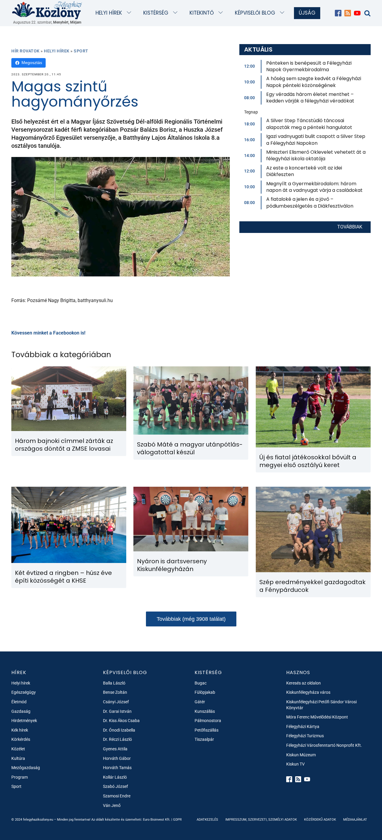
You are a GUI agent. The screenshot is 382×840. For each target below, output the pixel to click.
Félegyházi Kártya (302, 726)
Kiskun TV (295, 764)
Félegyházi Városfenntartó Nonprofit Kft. (324, 745)
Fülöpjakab (205, 692)
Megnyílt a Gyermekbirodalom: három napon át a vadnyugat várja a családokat (314, 187)
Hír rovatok (25, 51)
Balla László (114, 683)
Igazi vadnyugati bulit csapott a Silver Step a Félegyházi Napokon (315, 139)
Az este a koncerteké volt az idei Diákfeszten (304, 171)
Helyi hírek (109, 12)
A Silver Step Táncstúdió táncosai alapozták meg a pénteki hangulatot (309, 123)
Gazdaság (20, 711)
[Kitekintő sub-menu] (221, 12)
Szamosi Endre (116, 796)
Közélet (18, 748)
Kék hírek (19, 730)
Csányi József (116, 701)
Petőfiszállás (206, 730)
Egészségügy (23, 692)
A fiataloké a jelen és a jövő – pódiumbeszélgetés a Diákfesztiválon (309, 202)
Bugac (201, 683)
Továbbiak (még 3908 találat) (191, 619)
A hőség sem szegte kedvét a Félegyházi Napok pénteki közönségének (313, 81)
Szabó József (115, 786)
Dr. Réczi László (117, 739)
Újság (307, 12)
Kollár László (115, 777)
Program (19, 777)
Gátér (200, 701)
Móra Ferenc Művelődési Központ (317, 717)
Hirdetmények (24, 720)
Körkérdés (20, 739)
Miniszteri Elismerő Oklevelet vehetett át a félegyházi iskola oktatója (316, 155)
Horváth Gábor (117, 758)
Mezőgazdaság (25, 767)
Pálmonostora (208, 720)
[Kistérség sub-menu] (176, 12)
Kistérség (155, 12)
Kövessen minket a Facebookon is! (48, 333)
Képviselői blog (255, 12)
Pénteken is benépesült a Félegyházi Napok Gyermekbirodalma (309, 66)
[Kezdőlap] (47, 10)
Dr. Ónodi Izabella (119, 730)
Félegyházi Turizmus (305, 735)
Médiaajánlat (355, 820)
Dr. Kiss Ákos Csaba (121, 720)
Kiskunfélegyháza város (308, 692)
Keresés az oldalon (303, 683)
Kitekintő (202, 12)
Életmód (19, 701)
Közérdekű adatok (320, 820)
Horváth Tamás (117, 767)
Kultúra (18, 758)
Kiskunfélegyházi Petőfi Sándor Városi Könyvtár (321, 704)
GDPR (177, 820)
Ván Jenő (112, 805)
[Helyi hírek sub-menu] (130, 12)
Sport (81, 51)
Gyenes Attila (115, 748)
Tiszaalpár (204, 739)
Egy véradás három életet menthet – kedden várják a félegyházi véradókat (310, 97)
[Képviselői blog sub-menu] (283, 12)
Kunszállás (205, 711)
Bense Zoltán (115, 692)
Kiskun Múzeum (301, 754)
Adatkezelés (207, 820)
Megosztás (31, 62)
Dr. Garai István (117, 711)
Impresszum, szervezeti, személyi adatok (261, 820)
